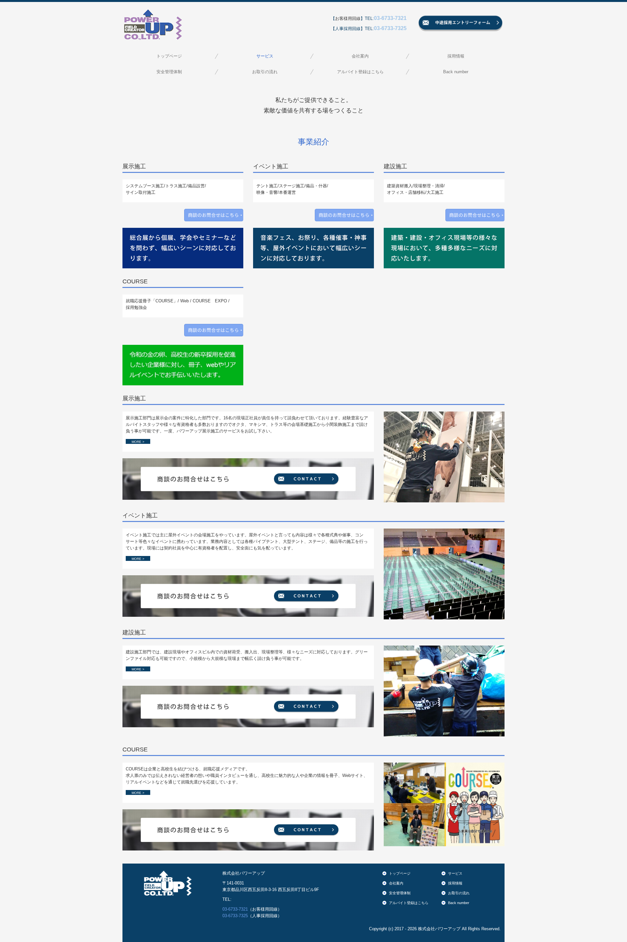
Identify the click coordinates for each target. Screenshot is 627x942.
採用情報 (455, 56)
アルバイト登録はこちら (360, 71)
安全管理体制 (169, 71)
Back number (455, 71)
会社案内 (360, 56)
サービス (264, 56)
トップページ (169, 56)
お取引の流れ (265, 71)
